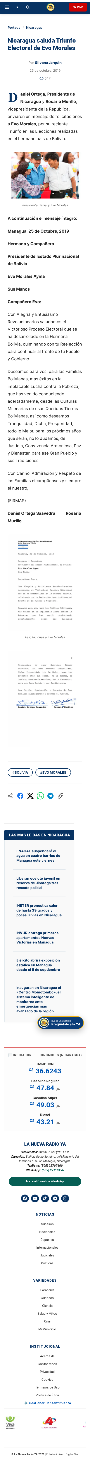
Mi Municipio (47, 1329)
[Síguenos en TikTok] (45, 1198)
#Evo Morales (53, 772)
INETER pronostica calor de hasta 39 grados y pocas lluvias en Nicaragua (39, 910)
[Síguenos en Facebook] (25, 1198)
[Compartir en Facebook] (20, 795)
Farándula (47, 1290)
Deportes (47, 1240)
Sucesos (47, 1224)
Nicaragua (34, 27)
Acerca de (47, 1356)
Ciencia (47, 1306)
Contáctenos (47, 1364)
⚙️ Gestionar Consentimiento (47, 1403)
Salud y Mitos (47, 1314)
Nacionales (47, 1232)
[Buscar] (27, 7)
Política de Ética (47, 1395)
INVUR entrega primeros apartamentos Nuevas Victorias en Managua (37, 937)
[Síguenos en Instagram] (65, 1198)
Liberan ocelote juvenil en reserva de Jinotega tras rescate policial (38, 883)
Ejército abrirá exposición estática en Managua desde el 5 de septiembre (38, 965)
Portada (14, 27)
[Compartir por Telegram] (50, 795)
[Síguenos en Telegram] (55, 1198)
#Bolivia (20, 772)
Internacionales (47, 1248)
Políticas (47, 1263)
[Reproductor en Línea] (17, 7)
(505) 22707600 (52, 1165)
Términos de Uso (47, 1387)
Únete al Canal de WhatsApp (45, 1181)
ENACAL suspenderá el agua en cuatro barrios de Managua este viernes (38, 855)
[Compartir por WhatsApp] (40, 795)
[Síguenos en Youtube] (35, 1198)
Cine (47, 1321)
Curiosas (47, 1298)
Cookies (47, 1380)
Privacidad (47, 1372)
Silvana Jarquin (48, 62)
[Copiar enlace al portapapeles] (60, 795)
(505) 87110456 (53, 1170)
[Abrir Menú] (7, 7)
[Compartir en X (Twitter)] (30, 795)
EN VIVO (78, 7)
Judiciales (47, 1255)
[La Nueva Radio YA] (50, 7)
